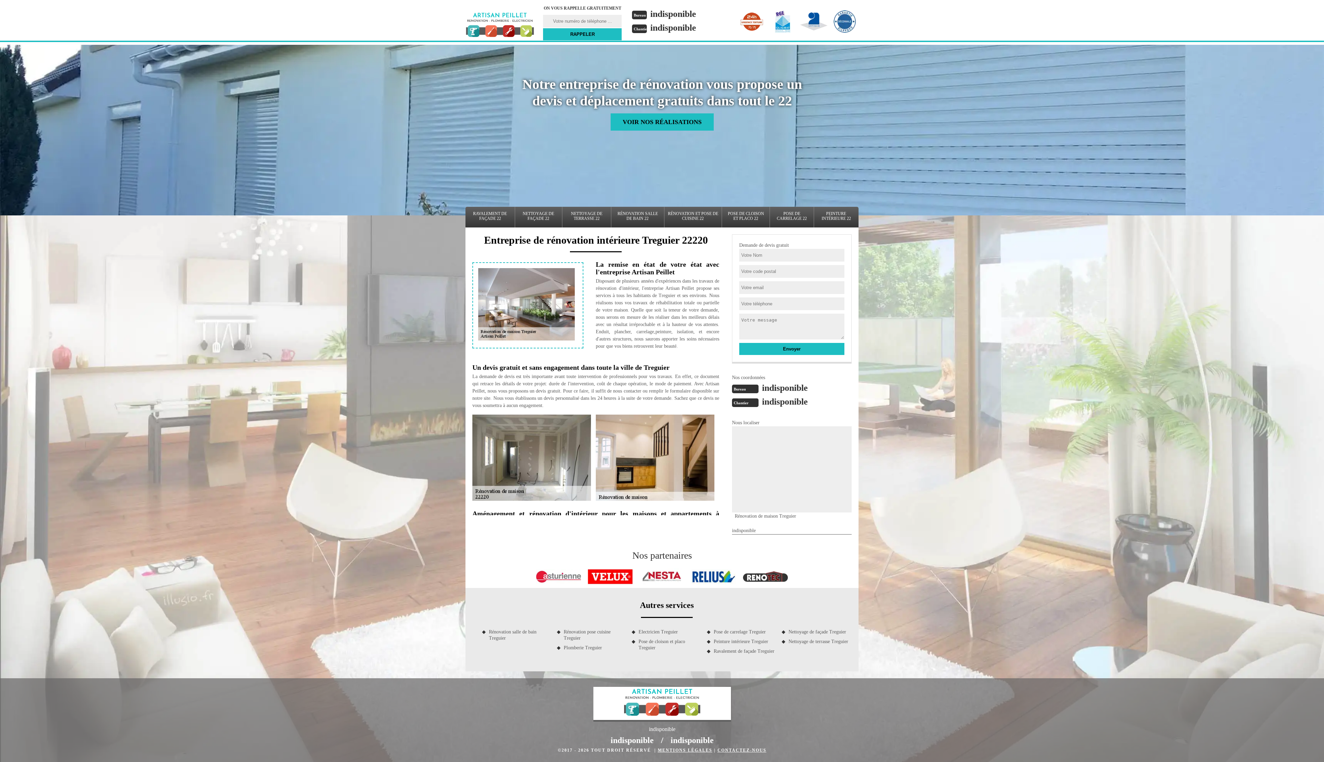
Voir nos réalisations (662, 122)
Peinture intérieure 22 (836, 216)
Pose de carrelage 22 (792, 216)
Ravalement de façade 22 (490, 216)
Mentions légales (685, 750)
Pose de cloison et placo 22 (746, 216)
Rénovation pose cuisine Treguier (587, 635)
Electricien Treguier (658, 631)
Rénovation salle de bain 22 (638, 216)
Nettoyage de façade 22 (538, 216)
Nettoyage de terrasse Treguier (818, 641)
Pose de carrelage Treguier (740, 631)
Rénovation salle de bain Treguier (512, 635)
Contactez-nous (742, 750)
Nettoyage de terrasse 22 (586, 216)
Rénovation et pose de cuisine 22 (693, 216)
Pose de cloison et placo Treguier (662, 644)
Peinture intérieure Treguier (741, 641)
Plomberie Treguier (583, 647)
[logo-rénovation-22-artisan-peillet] (499, 26)
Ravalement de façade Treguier (744, 651)
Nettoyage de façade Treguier (817, 631)
